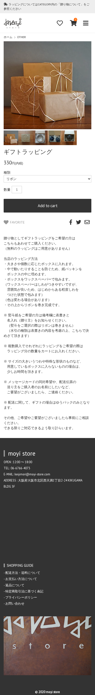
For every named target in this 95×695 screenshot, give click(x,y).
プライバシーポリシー (21, 597)
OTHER (21, 37)
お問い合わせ (14, 603)
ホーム (8, 37)
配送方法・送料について (22, 573)
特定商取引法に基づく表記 (24, 591)
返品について (14, 585)
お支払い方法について (21, 579)
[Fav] (59, 23)
